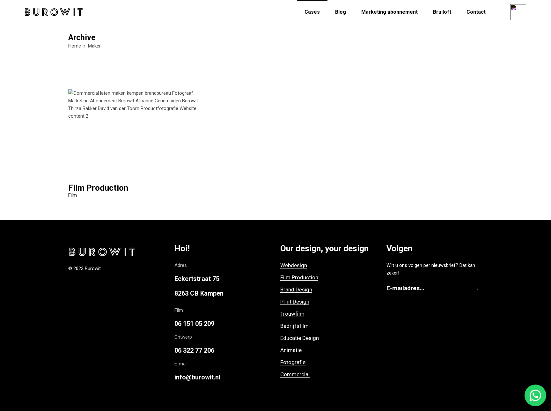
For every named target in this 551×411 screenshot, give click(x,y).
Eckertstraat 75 (196, 279)
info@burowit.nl (197, 377)
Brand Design (296, 289)
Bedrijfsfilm (294, 326)
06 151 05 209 (194, 323)
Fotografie (292, 362)
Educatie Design (299, 338)
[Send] (479, 288)
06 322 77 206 (194, 350)
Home (74, 46)
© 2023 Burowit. (85, 268)
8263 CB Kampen (199, 293)
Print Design (294, 301)
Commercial (295, 374)
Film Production (299, 277)
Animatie (291, 350)
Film (72, 195)
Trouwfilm (292, 314)
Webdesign (293, 265)
